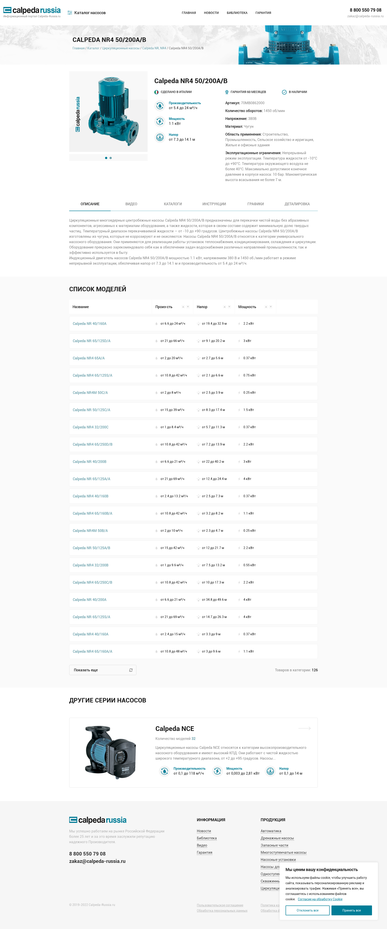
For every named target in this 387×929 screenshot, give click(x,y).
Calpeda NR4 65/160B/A (92, 513)
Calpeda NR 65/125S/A (91, 616)
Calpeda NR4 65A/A (89, 358)
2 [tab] (111, 158)
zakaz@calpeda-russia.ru (365, 16)
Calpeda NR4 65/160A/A (92, 651)
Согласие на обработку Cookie (320, 899)
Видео (202, 845)
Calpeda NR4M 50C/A (90, 392)
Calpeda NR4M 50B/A (90, 530)
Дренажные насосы (277, 838)
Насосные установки (278, 860)
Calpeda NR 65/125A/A (91, 478)
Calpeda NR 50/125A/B (91, 547)
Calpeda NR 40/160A (89, 323)
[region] (329, 891)
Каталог (93, 48)
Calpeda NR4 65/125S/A (92, 375)
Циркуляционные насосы (121, 48)
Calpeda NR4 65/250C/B (92, 582)
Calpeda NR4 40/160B (90, 496)
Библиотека (237, 13)
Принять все (351, 910)
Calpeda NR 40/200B (89, 461)
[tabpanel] (108, 111)
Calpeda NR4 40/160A (90, 634)
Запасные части (274, 845)
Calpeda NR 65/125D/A (91, 340)
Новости (211, 13)
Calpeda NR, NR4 (154, 48)
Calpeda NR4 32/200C (90, 427)
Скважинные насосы (278, 881)
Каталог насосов (90, 12)
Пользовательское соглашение (220, 905)
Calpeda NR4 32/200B (90, 565)
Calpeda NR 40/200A (89, 599)
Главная (189, 13)
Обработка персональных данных (222, 910)
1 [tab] (106, 158)
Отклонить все (307, 910)
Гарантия (263, 13)
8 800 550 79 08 (365, 10)
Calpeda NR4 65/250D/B (92, 444)
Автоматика (271, 831)
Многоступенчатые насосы (284, 852)
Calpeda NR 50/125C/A (91, 409)
